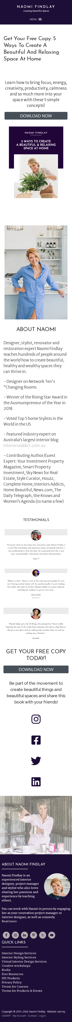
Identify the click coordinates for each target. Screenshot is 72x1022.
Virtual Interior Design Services (24, 961)
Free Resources (12, 974)
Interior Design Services (19, 953)
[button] (33, 19)
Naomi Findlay (36, 7)
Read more (9, 921)
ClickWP (6, 1015)
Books (6, 970)
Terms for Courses (15, 986)
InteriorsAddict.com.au (24, 445)
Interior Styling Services (19, 957)
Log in (42, 1015)
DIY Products (11, 978)
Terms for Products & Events (22, 990)
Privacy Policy (12, 982)
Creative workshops (16, 965)
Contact (32, 1015)
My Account (19, 1015)
